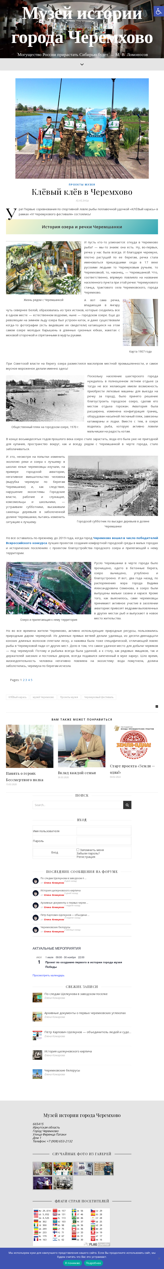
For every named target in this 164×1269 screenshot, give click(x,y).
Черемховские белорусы (55, 927)
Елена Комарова (54, 882)
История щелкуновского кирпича (61, 890)
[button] (159, 11)
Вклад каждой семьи (77, 772)
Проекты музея (82, 184)
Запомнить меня (92, 850)
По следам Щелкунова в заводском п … (63, 878)
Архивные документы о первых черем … (64, 902)
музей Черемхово (43, 697)
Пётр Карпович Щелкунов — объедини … (65, 915)
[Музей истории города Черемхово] (82, 29)
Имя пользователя (46, 831)
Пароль (38, 841)
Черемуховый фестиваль (99, 697)
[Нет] (159, 1258)
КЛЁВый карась (18, 697)
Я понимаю (72, 1263)
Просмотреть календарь (48, 975)
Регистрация (86, 857)
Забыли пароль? (88, 853)
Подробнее (93, 1263)
